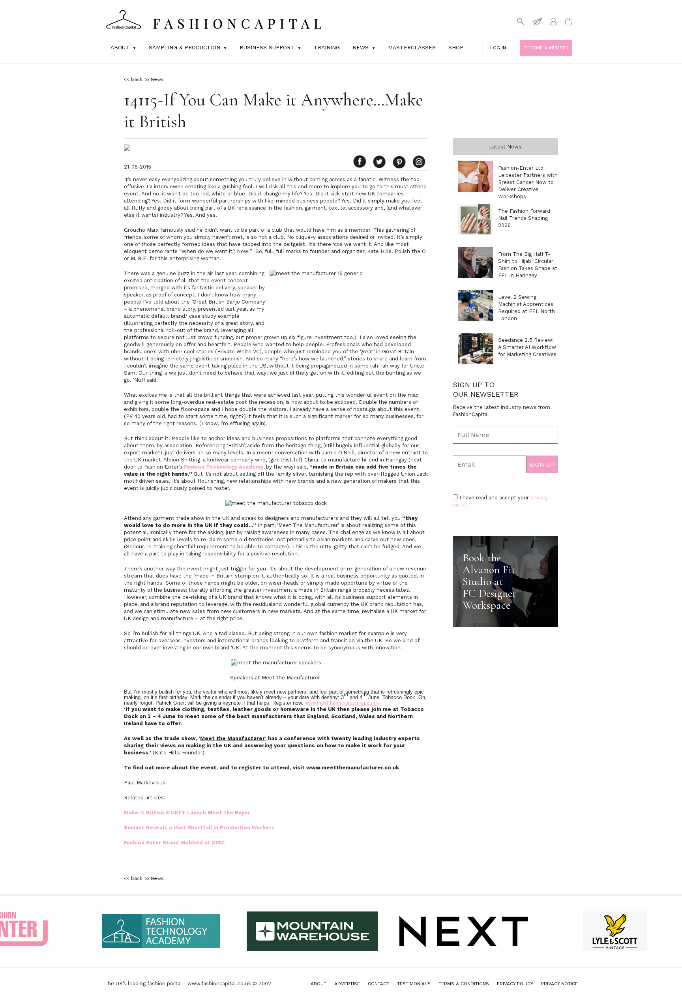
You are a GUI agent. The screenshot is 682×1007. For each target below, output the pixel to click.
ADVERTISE (347, 983)
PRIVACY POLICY (515, 983)
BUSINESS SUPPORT (267, 47)
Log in (498, 48)
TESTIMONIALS (414, 983)
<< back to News (144, 79)
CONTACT (378, 983)
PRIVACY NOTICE (559, 983)
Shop (455, 47)
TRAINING (327, 47)
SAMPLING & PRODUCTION (184, 47)
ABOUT (318, 983)
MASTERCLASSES (412, 47)
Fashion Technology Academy (223, 467)
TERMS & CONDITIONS (463, 983)
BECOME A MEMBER (546, 48)
